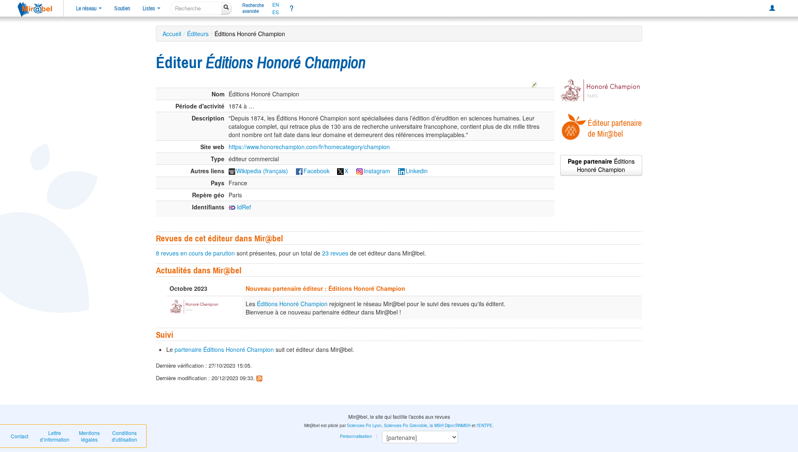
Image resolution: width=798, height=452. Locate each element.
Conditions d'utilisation (124, 436)
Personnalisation (356, 436)
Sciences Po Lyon (364, 425)
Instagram (377, 171)
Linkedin (417, 171)
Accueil (172, 33)
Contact (19, 436)
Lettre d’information (54, 436)
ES (275, 12)
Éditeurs (198, 33)
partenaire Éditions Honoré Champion (224, 349)
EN (275, 4)
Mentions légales (89, 436)
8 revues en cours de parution (195, 253)
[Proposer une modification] (534, 83)
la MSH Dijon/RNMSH (450, 425)
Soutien (122, 8)
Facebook (316, 171)
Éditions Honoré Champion (292, 304)
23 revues (335, 253)
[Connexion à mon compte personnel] (772, 8)
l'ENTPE (485, 425)
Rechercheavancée (253, 8)
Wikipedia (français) (262, 171)
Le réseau (87, 8)
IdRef (243, 207)
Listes (149, 8)
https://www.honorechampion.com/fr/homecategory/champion (309, 146)
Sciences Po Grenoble (405, 425)
